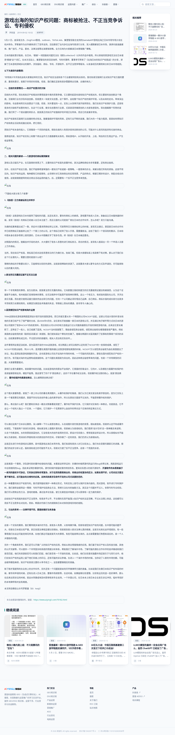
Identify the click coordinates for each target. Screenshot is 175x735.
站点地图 (93, 707)
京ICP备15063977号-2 (87, 731)
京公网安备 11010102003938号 (112, 731)
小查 (55, 661)
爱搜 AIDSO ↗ (138, 696)
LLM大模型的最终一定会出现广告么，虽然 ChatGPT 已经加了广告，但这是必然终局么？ (150, 647)
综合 (94, 4)
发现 (10, 641)
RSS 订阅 (93, 704)
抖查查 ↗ (136, 692)
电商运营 (51, 719)
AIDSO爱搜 (15, 661)
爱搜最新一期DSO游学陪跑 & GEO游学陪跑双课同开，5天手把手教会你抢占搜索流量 (66, 647)
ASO (49, 711)
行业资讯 (51, 715)
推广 (84, 4)
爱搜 (116, 4)
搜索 (92, 696)
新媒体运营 (52, 704)
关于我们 (93, 700)
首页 (35, 4)
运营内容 (71, 4)
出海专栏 (12, 14)
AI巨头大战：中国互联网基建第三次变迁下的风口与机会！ (107, 647)
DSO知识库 (59, 4)
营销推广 (51, 707)
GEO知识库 (45, 4)
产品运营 (51, 700)
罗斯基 (12, 32)
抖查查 (105, 4)
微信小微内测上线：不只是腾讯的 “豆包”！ (23, 647)
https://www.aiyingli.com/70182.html (50, 599)
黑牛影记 (99, 661)
